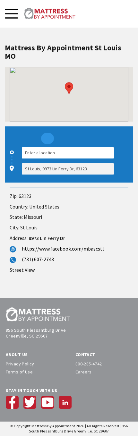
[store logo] (49, 14)
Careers (83, 372)
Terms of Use (19, 372)
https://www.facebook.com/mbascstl (63, 248)
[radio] (47, 138)
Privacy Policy (20, 364)
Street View (22, 270)
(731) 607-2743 (38, 259)
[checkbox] (125, 161)
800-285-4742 (88, 364)
